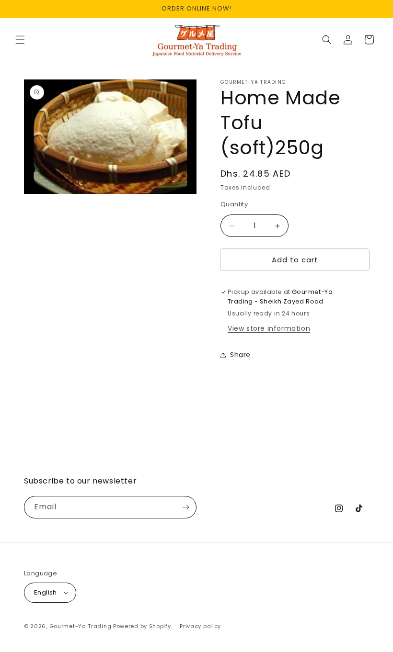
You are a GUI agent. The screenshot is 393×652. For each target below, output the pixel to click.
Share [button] (240, 355)
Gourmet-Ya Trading (80, 626)
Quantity (234, 204)
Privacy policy (200, 626)
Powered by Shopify (142, 626)
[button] (20, 39)
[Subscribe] (185, 507)
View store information (269, 328)
